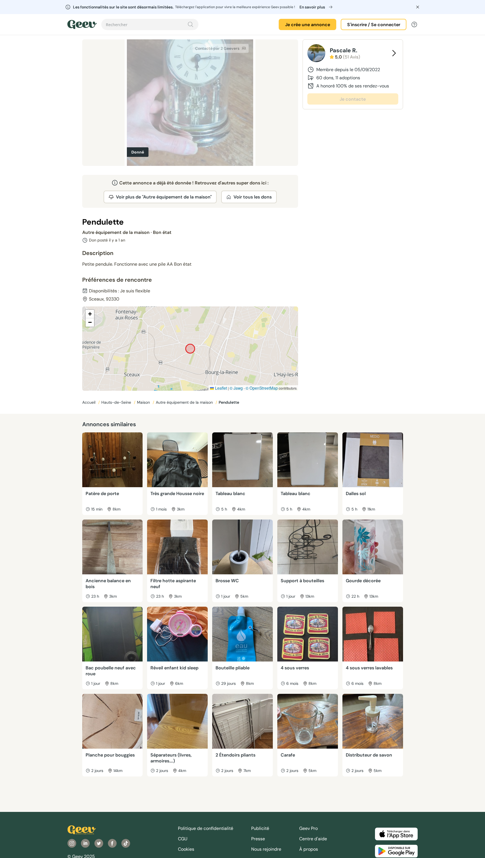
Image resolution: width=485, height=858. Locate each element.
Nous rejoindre (266, 849)
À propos (308, 849)
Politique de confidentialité (205, 828)
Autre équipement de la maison (185, 402)
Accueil (89, 402)
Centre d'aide (313, 839)
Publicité (260, 828)
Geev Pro (308, 828)
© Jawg (236, 388)
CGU (182, 839)
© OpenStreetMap (262, 388)
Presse (258, 839)
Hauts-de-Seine (116, 402)
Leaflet (220, 388)
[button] (90, 314)
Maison (144, 402)
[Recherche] (190, 24)
